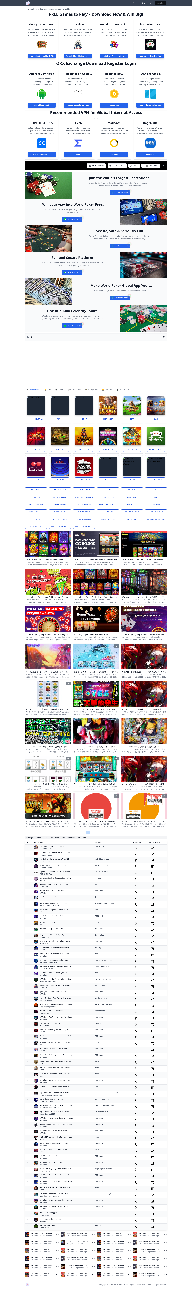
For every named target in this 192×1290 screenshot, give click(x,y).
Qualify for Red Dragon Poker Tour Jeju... (55, 1029)
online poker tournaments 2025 (51, 1095)
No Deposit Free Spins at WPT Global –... (54, 1143)
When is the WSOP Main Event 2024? (53, 1149)
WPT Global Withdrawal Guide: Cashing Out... (56, 1080)
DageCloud (150, 123)
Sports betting (108, 497)
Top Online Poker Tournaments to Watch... (55, 1093)
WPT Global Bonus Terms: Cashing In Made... (56, 1118)
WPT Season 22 (45, 849)
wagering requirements (48, 1007)
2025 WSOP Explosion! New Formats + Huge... (56, 1137)
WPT (41, 912)
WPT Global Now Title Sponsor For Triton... (55, 1156)
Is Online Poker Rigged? (48, 1213)
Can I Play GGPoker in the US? (51, 1219)
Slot (143, 3)
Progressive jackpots (84, 497)
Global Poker (44, 1025)
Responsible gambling (108, 504)
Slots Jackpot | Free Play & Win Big (41, 24)
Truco (60, 419)
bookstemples (132, 449)
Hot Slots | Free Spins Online (114, 24)
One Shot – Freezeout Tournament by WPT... (56, 1036)
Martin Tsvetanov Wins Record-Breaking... (55, 998)
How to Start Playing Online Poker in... (54, 928)
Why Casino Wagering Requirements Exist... (56, 1168)
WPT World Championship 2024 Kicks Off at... (56, 1105)
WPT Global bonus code (48, 962)
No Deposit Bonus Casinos (49, 905)
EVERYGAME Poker (46, 874)
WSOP (42, 924)
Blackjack (108, 490)
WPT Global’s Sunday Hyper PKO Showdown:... (57, 966)
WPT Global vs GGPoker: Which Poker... (54, 1131)
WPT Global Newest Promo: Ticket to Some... (56, 1200)
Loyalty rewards (108, 519)
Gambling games (60, 490)
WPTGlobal (44, 918)
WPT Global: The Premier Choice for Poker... (56, 1017)
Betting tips (108, 512)
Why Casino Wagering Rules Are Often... (55, 1194)
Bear (132, 419)
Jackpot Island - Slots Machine (157, 480)
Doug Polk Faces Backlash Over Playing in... (56, 1187)
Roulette (132, 490)
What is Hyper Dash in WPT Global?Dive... (55, 941)
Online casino (36, 490)
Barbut (36, 480)
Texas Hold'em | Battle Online (77, 24)
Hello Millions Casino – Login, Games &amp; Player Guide (48, 9)
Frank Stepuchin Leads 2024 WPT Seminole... (56, 1067)
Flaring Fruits (36, 449)
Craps (156, 497)
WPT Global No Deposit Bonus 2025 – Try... (55, 853)
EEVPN (78, 123)
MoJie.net (114, 123)
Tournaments (60, 512)
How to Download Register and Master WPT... (56, 1124)
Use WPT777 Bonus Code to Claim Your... (54, 960)
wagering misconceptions (49, 1196)
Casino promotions (156, 512)
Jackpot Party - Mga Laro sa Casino (133, 480)
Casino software (84, 519)
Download (160, 3)
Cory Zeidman (45, 937)
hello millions (36, 526)
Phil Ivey (43, 950)
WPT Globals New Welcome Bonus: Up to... (55, 1175)
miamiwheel (108, 449)
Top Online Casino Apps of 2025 (51, 1099)
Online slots (132, 497)
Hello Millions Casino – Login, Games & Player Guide (132, 1285)
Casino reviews (156, 504)
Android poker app (47, 861)
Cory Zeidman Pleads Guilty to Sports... (54, 935)
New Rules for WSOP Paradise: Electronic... (55, 1042)
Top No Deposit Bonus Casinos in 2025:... (55, 903)
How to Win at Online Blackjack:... (52, 1011)
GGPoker (43, 1221)
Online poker (84, 512)
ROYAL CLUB (108, 480)
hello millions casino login (85, 526)
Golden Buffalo (36, 419)
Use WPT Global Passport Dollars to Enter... (55, 1048)
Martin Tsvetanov (46, 1000)
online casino (44, 988)
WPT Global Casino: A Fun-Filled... (52, 1162)
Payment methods (60, 519)
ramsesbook (84, 449)
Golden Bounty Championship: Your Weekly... (56, 1055)
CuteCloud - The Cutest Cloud (41, 123)
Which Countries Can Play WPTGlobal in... (55, 916)
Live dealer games (60, 497)
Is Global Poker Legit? (47, 1225)
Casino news (132, 519)
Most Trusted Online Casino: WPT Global (55, 954)
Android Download (41, 73)
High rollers (132, 504)
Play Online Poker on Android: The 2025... (55, 859)
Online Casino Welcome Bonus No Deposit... (56, 985)
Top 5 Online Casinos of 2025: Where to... (55, 1112)
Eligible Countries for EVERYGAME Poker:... (55, 872)
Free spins (36, 519)
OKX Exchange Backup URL (150, 73)
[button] (84, 832)
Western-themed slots (48, 981)
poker (42, 1063)
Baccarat (60, 480)
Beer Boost (108, 419)
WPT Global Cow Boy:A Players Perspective (55, 979)
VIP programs (60, 504)
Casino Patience (156, 449)
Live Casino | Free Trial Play (150, 24)
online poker (44, 931)
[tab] (33, 390)
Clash (156, 419)
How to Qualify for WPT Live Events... (53, 891)
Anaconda (60, 449)
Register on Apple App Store (78, 73)
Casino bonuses (36, 504)
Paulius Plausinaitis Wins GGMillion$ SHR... (56, 1061)
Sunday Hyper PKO (47, 969)
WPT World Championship (49, 1108)
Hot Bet (84, 419)
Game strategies (36, 512)
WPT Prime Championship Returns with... (55, 909)
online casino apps (47, 1101)
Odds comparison (132, 512)
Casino (135, 3)
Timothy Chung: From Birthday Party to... (55, 1086)
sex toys (42, 880)
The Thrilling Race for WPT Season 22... (54, 846)
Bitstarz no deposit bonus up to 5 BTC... (54, 865)
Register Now (114, 73)
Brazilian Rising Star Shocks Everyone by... (55, 897)
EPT (41, 899)
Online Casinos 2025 (47, 1114)
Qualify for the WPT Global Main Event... (54, 992)
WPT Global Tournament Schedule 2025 (54, 1206)
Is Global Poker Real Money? (50, 1023)
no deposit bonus (46, 855)
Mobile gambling (84, 504)
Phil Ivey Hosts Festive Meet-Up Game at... (55, 947)
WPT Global (44, 893)
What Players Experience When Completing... (56, 1004)
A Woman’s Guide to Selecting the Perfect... (56, 878)
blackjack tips (45, 1013)
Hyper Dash (44, 943)
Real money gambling (156, 519)
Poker (150, 3)
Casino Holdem (84, 480)
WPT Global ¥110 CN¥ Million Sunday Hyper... (56, 1181)
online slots (44, 887)
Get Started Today (120, 193)
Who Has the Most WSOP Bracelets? (53, 922)
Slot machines (84, 490)
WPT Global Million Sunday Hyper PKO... (54, 973)
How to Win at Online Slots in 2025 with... (55, 884)
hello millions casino (60, 526)
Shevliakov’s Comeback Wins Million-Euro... (56, 1074)
